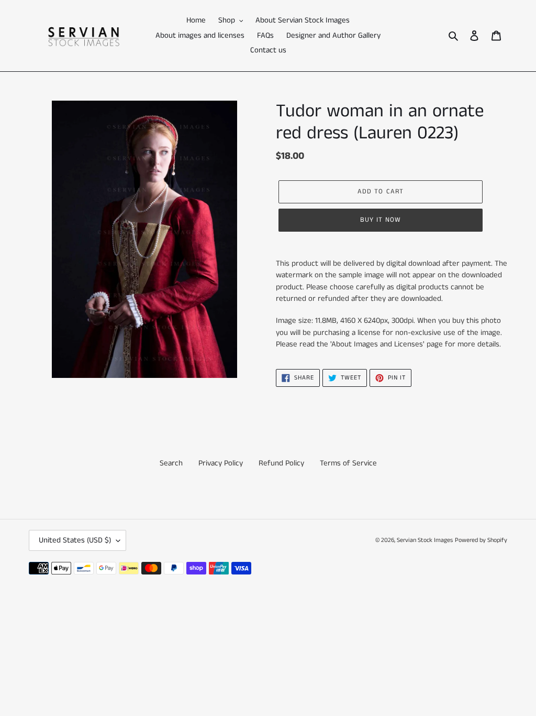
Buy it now (380, 220)
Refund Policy (281, 463)
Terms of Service (348, 463)
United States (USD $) (75, 540)
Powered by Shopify (481, 540)
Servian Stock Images (425, 540)
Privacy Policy (220, 463)
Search (171, 463)
